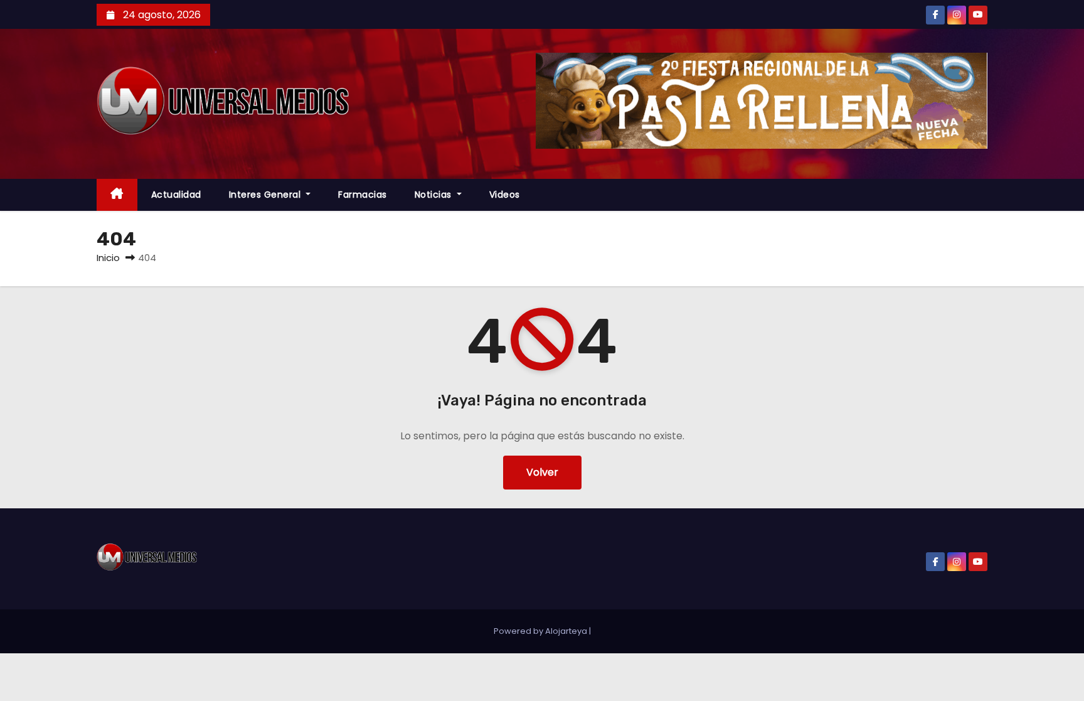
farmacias (362, 194)
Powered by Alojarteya (541, 631)
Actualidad (176, 194)
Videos (504, 194)
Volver (542, 472)
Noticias (435, 194)
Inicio (108, 257)
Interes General (266, 194)
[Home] (117, 195)
